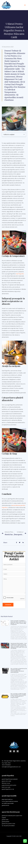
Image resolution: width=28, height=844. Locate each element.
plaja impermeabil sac (7, 799)
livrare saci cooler (6, 787)
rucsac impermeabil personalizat (10, 801)
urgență (4, 817)
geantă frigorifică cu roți (8, 789)
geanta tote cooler (6, 781)
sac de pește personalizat (8, 825)
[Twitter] (14, 751)
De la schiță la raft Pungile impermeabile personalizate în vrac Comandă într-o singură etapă (18, 695)
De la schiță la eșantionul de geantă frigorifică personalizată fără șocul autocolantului (19, 670)
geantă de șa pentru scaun (8, 823)
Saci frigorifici (20, 274)
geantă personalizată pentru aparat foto (12, 815)
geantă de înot (5, 805)
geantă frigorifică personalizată (9, 779)
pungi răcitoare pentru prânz (9, 785)
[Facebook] (10, 751)
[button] (24, 134)
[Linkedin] (18, 751)
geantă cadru (5, 819)
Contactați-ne (8, 604)
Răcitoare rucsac (6, 783)
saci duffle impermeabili (8, 803)
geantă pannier (5, 821)
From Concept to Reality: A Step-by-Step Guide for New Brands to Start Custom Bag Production (18, 622)
